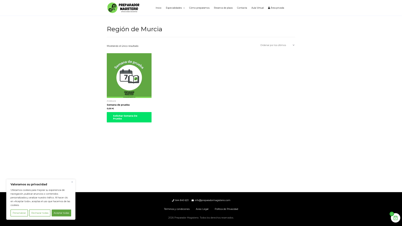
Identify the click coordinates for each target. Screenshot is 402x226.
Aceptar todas (61, 213)
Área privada (277, 7)
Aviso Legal (202, 209)
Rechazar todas (39, 213)
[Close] (72, 182)
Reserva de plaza (223, 7)
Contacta (242, 7)
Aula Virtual (257, 7)
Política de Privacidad (226, 209)
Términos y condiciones (177, 209)
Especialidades (174, 7)
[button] (183, 7)
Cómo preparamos (199, 7)
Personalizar (19, 213)
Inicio (158, 7)
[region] (40, 199)
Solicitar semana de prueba (125, 117)
